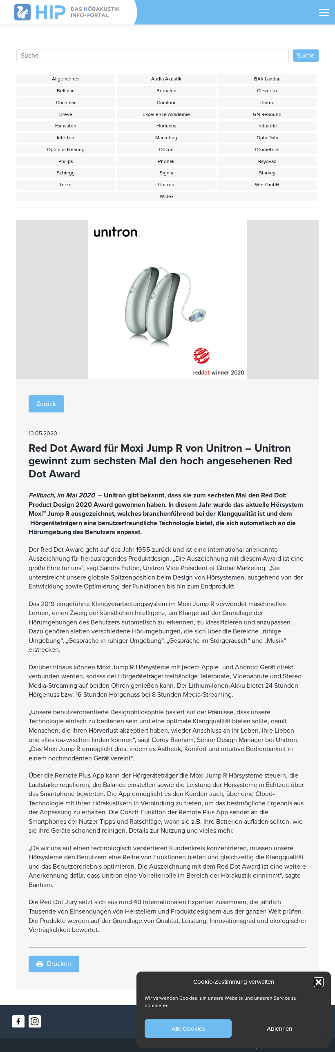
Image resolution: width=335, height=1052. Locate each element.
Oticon (166, 149)
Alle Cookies (188, 1028)
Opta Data (267, 137)
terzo (65, 184)
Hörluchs (166, 126)
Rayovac (267, 161)
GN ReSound (267, 114)
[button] (319, 982)
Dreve (65, 114)
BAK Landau (267, 79)
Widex (167, 196)
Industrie (267, 126)
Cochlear (66, 102)
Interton (65, 137)
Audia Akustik (166, 79)
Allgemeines (66, 79)
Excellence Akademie (166, 114)
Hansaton (65, 126)
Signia (166, 173)
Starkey (267, 173)
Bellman (66, 91)
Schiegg (66, 173)
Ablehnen (279, 1028)
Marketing (166, 137)
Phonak (166, 161)
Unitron (166, 184)
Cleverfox (267, 91)
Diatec (267, 102)
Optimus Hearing (66, 149)
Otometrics (267, 149)
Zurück (46, 404)
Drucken (59, 964)
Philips (65, 161)
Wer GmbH (267, 184)
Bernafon (166, 91)
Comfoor (166, 102)
